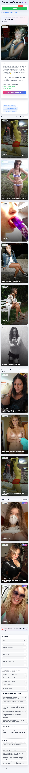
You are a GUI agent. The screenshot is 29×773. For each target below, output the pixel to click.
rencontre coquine (8, 665)
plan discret (6, 654)
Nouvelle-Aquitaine (9, 12)
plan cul (5, 640)
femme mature (7, 658)
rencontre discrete (8, 647)
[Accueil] (6, 6)
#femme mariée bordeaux (9, 105)
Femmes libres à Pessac (9, 681)
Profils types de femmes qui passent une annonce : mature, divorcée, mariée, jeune (14, 762)
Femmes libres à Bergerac (10, 674)
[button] (14, 42)
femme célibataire (8, 644)
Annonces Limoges (8, 684)
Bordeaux (16, 12)
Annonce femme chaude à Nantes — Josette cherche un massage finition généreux (12, 716)
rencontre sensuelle (8, 661)
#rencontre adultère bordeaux (10, 108)
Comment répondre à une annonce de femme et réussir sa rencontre (13, 754)
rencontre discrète (8, 651)
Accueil (2, 12)
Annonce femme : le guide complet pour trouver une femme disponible (13, 745)
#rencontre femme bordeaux (10, 111)
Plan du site (21, 768)
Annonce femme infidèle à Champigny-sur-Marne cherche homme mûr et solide (14, 698)
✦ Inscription (14, 8)
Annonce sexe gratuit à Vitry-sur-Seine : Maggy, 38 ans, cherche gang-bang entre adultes (14, 707)
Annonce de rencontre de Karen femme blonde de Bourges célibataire (13, 721)
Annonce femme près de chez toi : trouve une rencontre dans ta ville (14, 749)
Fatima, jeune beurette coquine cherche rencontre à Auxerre (13, 702)
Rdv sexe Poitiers (7, 688)
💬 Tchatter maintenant (14, 92)
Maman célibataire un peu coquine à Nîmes (14, 711)
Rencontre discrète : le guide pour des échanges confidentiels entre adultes (13, 758)
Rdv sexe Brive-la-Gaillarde (10, 677)
